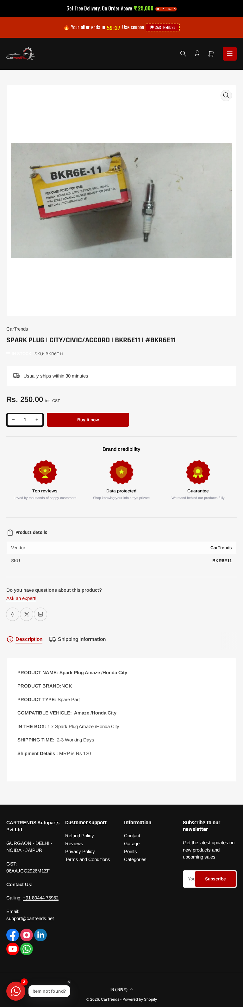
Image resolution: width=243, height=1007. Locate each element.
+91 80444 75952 (41, 897)
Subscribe (215, 878)
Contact (132, 835)
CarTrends (17, 329)
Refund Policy (79, 835)
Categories (135, 859)
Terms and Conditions (87, 859)
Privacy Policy (80, 851)
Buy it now (88, 419)
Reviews (74, 843)
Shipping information (82, 639)
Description (29, 639)
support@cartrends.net (30, 918)
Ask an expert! (21, 598)
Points (130, 851)
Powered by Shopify (139, 999)
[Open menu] (230, 54)
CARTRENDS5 (165, 27)
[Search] (183, 54)
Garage (132, 843)
